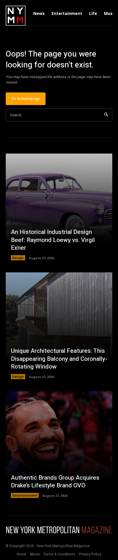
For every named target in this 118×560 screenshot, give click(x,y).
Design (18, 257)
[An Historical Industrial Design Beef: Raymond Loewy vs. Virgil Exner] (59, 207)
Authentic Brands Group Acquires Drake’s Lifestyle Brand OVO (55, 481)
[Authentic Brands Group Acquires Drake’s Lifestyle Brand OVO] (59, 444)
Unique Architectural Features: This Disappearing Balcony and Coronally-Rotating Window (59, 358)
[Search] (106, 114)
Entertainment (24, 495)
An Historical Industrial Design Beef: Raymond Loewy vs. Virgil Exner (53, 240)
